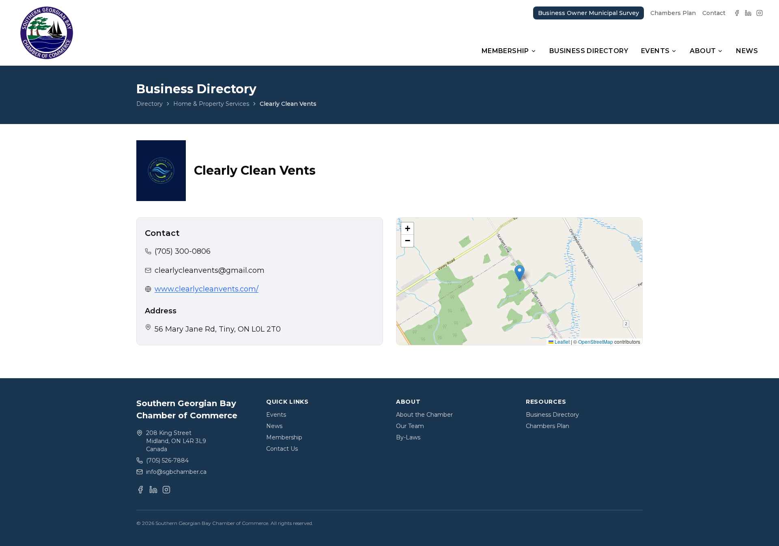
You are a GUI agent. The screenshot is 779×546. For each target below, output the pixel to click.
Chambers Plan (673, 13)
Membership (505, 51)
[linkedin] (748, 13)
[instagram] (759, 13)
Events (655, 51)
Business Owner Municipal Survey (588, 13)
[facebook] (737, 13)
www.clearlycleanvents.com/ (206, 289)
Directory (149, 103)
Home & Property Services (211, 103)
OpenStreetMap (595, 341)
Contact (713, 13)
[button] (519, 273)
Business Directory (588, 51)
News (747, 51)
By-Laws (408, 437)
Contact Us (282, 448)
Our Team (410, 426)
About (703, 51)
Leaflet (561, 341)
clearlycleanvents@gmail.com (210, 270)
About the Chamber (424, 414)
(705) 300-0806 (183, 251)
